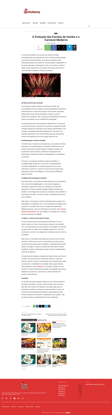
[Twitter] (6, 398)
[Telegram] (46, 306)
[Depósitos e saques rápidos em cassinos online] (28, 359)
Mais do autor (42, 320)
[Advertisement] (66, 10)
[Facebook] (37, 306)
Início (22, 30)
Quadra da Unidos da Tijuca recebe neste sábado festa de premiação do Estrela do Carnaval (56, 315)
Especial (26, 30)
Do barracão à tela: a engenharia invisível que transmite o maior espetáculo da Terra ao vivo (43, 335)
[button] (89, 26)
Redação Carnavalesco (51, 43)
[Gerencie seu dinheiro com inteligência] (59, 359)
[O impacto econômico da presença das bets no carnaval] (59, 343)
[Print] (49, 306)
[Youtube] (14, 398)
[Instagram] (18, 398)
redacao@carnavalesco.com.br (95, 384)
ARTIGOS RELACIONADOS (29, 320)
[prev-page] (22, 369)
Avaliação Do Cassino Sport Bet (27, 348)
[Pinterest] (10, 398)
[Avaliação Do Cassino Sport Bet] (28, 343)
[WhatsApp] (34, 306)
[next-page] (24, 369)
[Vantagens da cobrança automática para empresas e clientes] (44, 359)
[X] (40, 306)
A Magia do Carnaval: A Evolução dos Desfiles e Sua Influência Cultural (31, 315)
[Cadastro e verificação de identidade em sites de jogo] (28, 328)
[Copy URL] (43, 306)
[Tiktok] (22, 398)
